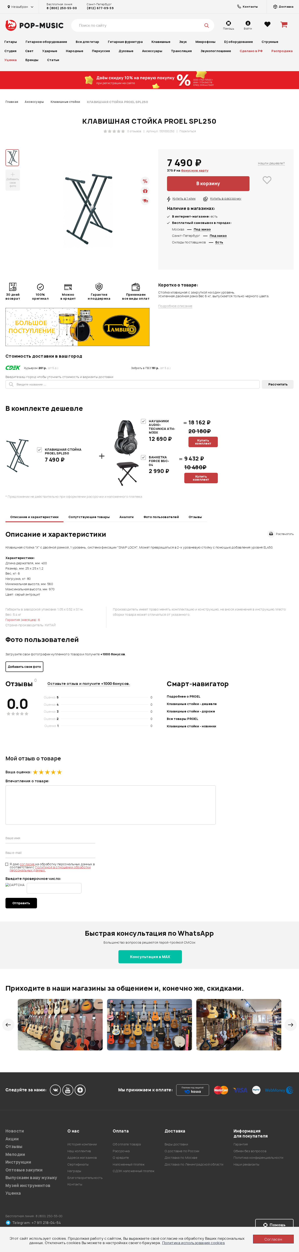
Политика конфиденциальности (258, 1157)
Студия (10, 51)
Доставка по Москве (181, 1157)
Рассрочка (121, 1151)
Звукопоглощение (216, 51)
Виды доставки (176, 1144)
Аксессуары (152, 51)
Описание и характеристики (34, 517)
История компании (82, 1144)
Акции (12, 1139)
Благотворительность (85, 1178)
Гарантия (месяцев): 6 (22, 620)
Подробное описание (175, 306)
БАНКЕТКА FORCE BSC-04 (159, 461)
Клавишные (160, 42)
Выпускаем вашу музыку (31, 1177)
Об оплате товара (127, 1144)
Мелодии (15, 1154)
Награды (74, 1171)
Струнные (270, 42)
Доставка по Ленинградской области (194, 1164)
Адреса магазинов (82, 1157)
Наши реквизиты (246, 1164)
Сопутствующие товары (89, 517)
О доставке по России (182, 1151)
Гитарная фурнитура (125, 42)
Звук (183, 42)
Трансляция (181, 51)
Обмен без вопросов (250, 1151)
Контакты (74, 1184)
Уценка (10, 60)
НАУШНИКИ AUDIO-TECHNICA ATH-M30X (162, 427)
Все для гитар (87, 42)
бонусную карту (195, 170)
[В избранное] (267, 183)
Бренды (31, 60)
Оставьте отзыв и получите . (88, 683)
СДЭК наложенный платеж (133, 1171)
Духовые (126, 51)
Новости (14, 1131)
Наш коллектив (79, 1151)
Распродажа (282, 51)
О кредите (121, 1157)
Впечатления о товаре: (27, 781)
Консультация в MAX (150, 956)
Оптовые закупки (23, 1170)
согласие (27, 864)
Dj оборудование (238, 42)
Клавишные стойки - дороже (191, 711)
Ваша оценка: (18, 772)
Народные (74, 51)
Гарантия (241, 1144)
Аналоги (127, 517)
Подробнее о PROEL (183, 696)
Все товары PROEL (182, 719)
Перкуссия (101, 51)
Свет (29, 51)
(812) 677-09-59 (100, 8)
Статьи (53, 60)
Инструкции (18, 1162)
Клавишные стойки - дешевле (192, 704)
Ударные (49, 51)
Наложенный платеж (128, 1164)
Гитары (10, 42)
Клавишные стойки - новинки (191, 726)
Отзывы (195, 517)
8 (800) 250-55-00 (62, 8)
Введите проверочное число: (33, 878)
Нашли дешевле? (271, 163)
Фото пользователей (161, 517)
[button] (8, 1025)
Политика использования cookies (193, 1242)
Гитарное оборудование (46, 42)
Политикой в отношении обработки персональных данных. (50, 868)
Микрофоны (205, 42)
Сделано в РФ (251, 51)
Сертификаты (78, 1164)
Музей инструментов (28, 1185)
